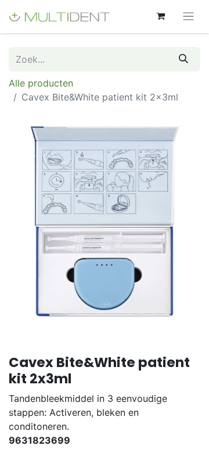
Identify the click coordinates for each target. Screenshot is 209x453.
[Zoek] (183, 59)
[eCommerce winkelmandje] (161, 16)
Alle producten (41, 83)
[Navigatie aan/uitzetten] (188, 16)
